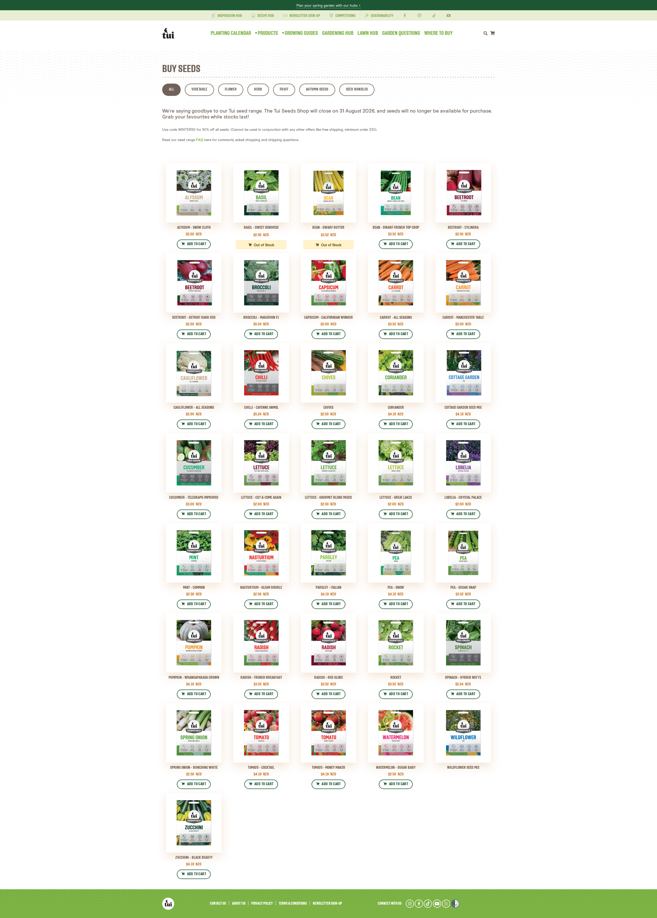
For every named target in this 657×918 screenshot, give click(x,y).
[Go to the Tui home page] (168, 903)
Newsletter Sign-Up (304, 16)
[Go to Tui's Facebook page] (419, 904)
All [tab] (171, 89)
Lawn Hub (368, 33)
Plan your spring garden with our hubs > (328, 5)
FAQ (199, 139)
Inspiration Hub (229, 16)
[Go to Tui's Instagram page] (410, 904)
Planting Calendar (231, 33)
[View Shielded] (455, 903)
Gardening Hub (337, 33)
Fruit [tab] (284, 89)
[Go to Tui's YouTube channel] (437, 904)
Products (268, 33)
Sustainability (381, 16)
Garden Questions (401, 33)
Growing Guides (301, 33)
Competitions (345, 16)
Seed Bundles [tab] (357, 89)
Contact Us (218, 903)
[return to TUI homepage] (170, 33)
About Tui (238, 903)
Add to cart (196, 244)
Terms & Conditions (293, 903)
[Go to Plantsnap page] (446, 904)
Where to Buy (438, 33)
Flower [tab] (231, 89)
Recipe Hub (265, 16)
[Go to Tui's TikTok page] (428, 904)
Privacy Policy (262, 903)
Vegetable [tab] (199, 89)
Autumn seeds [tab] (317, 89)
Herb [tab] (258, 89)
